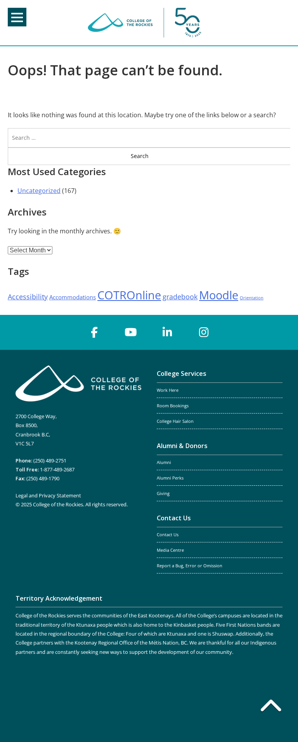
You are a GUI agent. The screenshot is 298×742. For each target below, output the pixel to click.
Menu (17, 17)
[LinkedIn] (167, 332)
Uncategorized (39, 190)
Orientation (251, 298)
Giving (163, 493)
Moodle (218, 295)
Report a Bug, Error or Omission (189, 565)
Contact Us (174, 518)
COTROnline (129, 295)
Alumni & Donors (182, 445)
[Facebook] (94, 332)
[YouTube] (130, 332)
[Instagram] (203, 332)
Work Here (167, 390)
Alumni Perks (170, 478)
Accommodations (72, 297)
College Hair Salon (175, 421)
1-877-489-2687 (57, 469)
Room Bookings (173, 405)
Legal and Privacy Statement (48, 495)
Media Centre (170, 550)
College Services (181, 373)
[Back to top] (270, 707)
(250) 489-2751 (49, 460)
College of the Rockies (146, 23)
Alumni (164, 462)
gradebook (180, 296)
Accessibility (28, 296)
